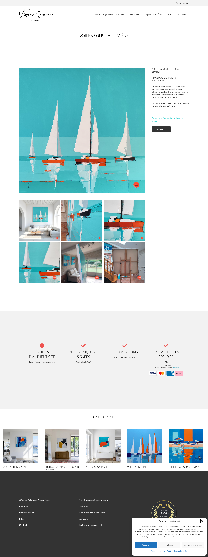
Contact (23, 525)
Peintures (24, 506)
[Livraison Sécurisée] (124, 345)
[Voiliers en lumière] (103, 446)
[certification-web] (164, 513)
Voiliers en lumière (97, 466)
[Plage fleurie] (186, 446)
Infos (21, 518)
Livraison (83, 518)
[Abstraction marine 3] (62, 446)
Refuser (169, 545)
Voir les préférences (193, 545)
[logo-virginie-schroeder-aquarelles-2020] (36, 14)
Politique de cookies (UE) (91, 525)
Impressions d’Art (27, 512)
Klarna (176, 367)
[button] (202, 521)
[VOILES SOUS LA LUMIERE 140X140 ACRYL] (82, 130)
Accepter (146, 545)
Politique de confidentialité (177, 551)
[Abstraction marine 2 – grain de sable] (20, 446)
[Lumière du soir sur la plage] (144, 446)
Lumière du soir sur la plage (144, 466)
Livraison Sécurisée (125, 352)
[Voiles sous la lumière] (39, 220)
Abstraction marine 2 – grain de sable (20, 468)
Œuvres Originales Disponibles (34, 500)
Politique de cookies (158, 551)
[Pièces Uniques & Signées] (83, 345)
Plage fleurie (177, 466)
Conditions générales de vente (93, 500)
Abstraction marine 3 (57, 466)
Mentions (83, 506)
